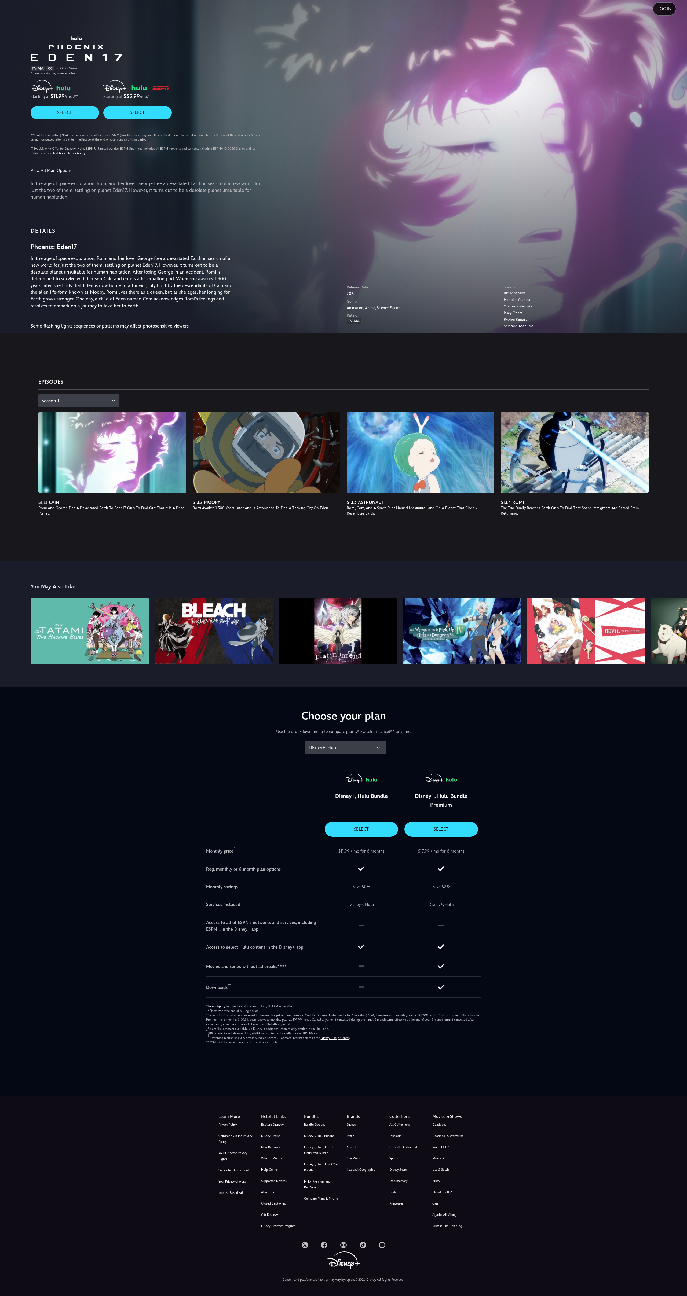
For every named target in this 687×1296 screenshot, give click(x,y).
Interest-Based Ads (231, 1193)
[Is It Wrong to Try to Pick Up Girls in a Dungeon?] (462, 631)
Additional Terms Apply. (69, 153)
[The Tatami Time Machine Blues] (90, 631)
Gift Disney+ (269, 1215)
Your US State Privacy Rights (232, 1156)
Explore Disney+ (272, 1124)
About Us (267, 1192)
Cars (435, 1203)
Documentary (398, 1181)
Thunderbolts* (442, 1192)
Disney (351, 1124)
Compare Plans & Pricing (321, 1198)
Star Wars (353, 1158)
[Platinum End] (338, 631)
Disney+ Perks (270, 1136)
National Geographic (361, 1170)
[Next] (676, 630)
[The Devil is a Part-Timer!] (586, 631)
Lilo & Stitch (440, 1170)
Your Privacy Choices (232, 1181)
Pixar (350, 1136)
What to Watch (271, 1158)
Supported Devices (274, 1181)
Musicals (395, 1136)
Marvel (351, 1147)
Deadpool (439, 1124)
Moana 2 (438, 1158)
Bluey (436, 1181)
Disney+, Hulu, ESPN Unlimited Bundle (318, 1150)
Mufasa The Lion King (447, 1226)
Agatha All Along (444, 1215)
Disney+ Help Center (335, 1038)
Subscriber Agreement (233, 1170)
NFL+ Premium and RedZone (317, 1184)
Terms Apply (216, 1006)
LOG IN (664, 8)
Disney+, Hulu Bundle (319, 1136)
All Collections (399, 1124)
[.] (305, 1245)
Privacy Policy (227, 1124)
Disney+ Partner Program (278, 1226)
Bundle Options (314, 1124)
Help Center (269, 1170)
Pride (393, 1192)
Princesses (396, 1203)
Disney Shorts (398, 1170)
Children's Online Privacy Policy (235, 1139)
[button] (279, 1116)
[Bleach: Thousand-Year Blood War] (214, 631)
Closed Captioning (274, 1203)
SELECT (64, 112)
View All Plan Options (51, 170)
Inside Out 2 (440, 1147)
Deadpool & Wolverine (447, 1136)
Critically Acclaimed (403, 1147)
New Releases (270, 1147)
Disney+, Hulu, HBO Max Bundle (321, 1167)
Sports (393, 1158)
